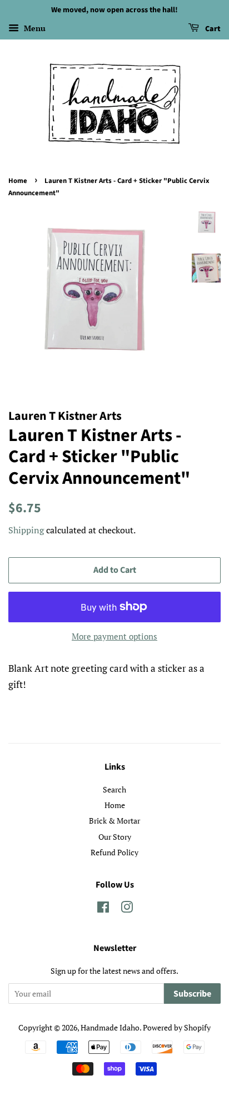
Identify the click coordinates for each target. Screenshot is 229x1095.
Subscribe (192, 994)
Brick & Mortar (114, 820)
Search (114, 789)
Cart (212, 28)
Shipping (26, 530)
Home (17, 181)
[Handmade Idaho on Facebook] (103, 909)
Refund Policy (114, 852)
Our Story (114, 836)
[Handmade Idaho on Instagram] (127, 909)
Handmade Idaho (110, 1027)
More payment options (114, 636)
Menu (34, 28)
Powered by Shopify (177, 1027)
